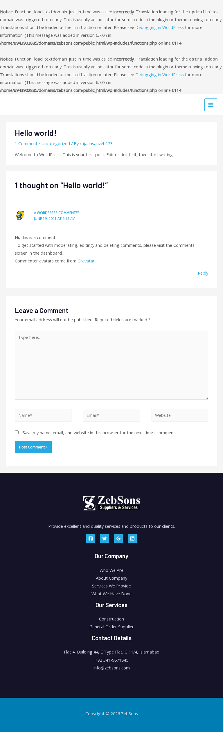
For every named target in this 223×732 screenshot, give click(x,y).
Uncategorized (55, 143)
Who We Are (111, 570)
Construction (111, 619)
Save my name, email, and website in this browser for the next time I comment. (99, 432)
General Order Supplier (111, 626)
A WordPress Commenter (57, 212)
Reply (203, 273)
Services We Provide (111, 586)
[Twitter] (104, 538)
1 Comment (26, 143)
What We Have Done (111, 593)
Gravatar (86, 261)
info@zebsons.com (111, 668)
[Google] (118, 538)
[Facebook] (90, 538)
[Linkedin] (132, 538)
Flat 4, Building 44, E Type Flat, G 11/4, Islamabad (111, 652)
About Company (111, 578)
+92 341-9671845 (111, 660)
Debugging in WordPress (159, 27)
